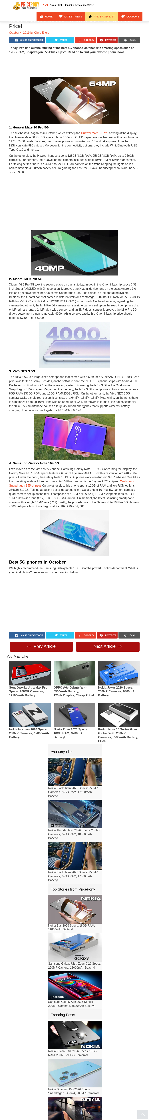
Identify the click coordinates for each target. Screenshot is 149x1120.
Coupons (134, 6)
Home (61, 6)
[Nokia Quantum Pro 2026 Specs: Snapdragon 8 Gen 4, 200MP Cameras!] (75, 1046)
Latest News (82, 6)
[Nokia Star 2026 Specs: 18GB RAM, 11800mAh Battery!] (75, 882)
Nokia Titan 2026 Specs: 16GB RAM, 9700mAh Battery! (71, 706)
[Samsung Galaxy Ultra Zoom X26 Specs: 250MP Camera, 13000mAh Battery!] (75, 920)
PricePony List (109, 6)
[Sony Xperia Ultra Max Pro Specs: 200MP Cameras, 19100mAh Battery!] (30, 646)
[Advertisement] (74, 60)
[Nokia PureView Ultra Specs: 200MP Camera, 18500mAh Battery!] (75, 1084)
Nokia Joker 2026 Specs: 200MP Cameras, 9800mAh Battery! (117, 665)
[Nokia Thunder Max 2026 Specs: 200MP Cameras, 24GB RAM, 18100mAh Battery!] (75, 787)
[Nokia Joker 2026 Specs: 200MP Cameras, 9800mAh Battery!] (119, 646)
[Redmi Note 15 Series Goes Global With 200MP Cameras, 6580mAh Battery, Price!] (119, 688)
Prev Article (44, 619)
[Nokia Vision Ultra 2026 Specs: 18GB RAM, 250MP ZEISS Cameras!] (75, 1008)
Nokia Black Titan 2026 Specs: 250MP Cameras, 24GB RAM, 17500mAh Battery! (73, 765)
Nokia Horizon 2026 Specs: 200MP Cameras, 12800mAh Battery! (29, 706)
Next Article (105, 619)
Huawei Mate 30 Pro (89, 127)
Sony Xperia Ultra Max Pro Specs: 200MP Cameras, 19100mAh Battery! (28, 665)
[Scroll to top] (142, 1114)
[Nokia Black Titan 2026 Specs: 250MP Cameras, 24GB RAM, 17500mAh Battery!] (75, 745)
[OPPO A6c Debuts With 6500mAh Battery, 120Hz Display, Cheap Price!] (74, 646)
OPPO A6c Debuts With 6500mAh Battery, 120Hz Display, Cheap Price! (74, 665)
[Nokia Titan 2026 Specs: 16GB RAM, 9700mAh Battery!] (74, 688)
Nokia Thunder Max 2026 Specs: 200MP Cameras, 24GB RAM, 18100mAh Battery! (74, 807)
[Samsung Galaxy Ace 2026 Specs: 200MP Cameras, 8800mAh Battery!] (75, 958)
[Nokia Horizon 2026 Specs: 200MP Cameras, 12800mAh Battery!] (30, 688)
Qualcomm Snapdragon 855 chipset (107, 459)
